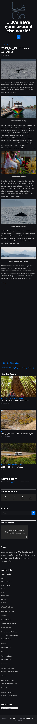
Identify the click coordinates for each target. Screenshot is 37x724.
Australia (12, 552)
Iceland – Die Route (7, 692)
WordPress (13, 718)
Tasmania (4, 561)
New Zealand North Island (14, 398)
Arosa (8, 552)
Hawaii (30, 552)
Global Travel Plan (7, 611)
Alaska (3, 45)
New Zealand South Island (14, 465)
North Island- (6, 632)
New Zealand (5, 585)
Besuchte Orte (6, 620)
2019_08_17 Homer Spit (10, 363)
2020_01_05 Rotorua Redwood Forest (15, 400)
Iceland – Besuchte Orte (9, 696)
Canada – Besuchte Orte (9, 672)
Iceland (3, 555)
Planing (23, 558)
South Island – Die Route (9, 635)
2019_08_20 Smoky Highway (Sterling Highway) (19, 368)
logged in (13, 482)
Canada (25, 552)
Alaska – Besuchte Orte (9, 684)
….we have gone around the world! (19, 26)
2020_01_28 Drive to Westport (12, 467)
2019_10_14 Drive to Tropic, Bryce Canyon (17, 434)
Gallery (3, 283)
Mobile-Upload (6, 582)
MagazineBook (28, 718)
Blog (8, 45)
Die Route (14, 632)
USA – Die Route (6, 656)
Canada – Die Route (8, 668)
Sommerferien (28, 558)
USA (7, 431)
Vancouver (5, 596)
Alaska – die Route (7, 680)
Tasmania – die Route (8, 623)
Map (2, 578)
